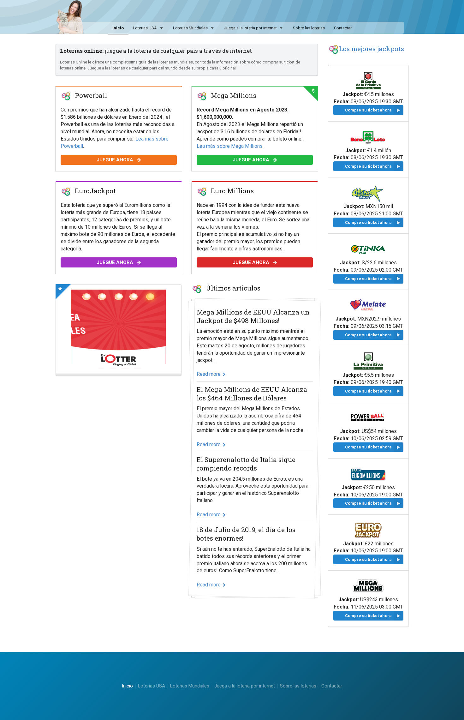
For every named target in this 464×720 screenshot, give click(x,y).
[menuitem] (148, 28)
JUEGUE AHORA (115, 160)
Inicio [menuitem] (118, 28)
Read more (209, 374)
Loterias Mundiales (190, 28)
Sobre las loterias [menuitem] (309, 28)
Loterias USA (145, 28)
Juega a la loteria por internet (250, 28)
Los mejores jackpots (371, 48)
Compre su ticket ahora (368, 110)
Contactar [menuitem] (343, 28)
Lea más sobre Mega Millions (230, 146)
